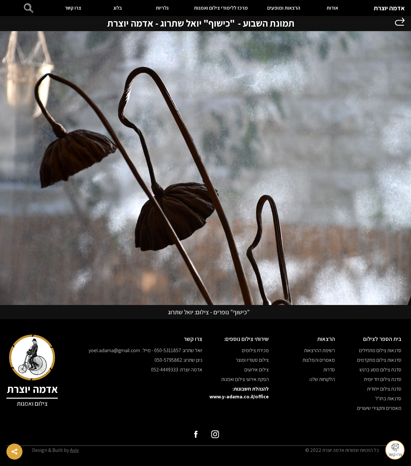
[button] (28, 8)
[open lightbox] (205, 168)
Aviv (74, 450)
